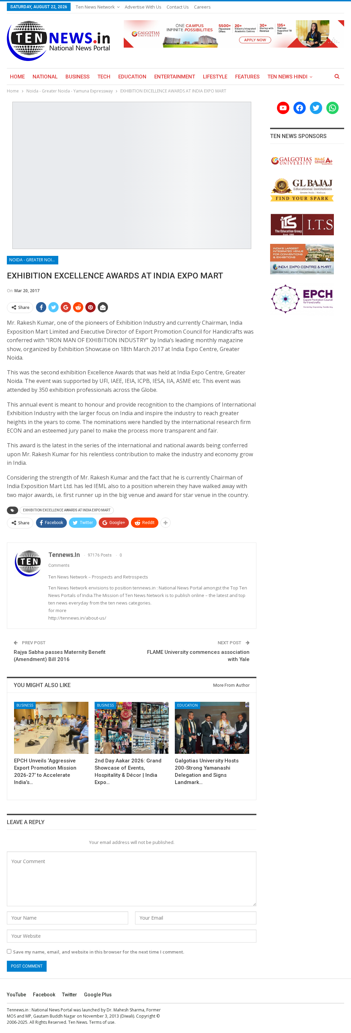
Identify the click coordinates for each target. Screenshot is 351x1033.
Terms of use (101, 1022)
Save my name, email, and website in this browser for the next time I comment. (98, 952)
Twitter (69, 994)
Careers (202, 7)
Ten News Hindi (287, 77)
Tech (103, 77)
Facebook (44, 994)
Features (247, 77)
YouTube (16, 994)
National (45, 77)
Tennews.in (17, 1010)
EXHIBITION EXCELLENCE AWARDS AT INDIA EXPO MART (66, 510)
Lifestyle (215, 77)
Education (132, 77)
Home (17, 77)
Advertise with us (143, 7)
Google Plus (98, 994)
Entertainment (174, 77)
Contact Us (178, 7)
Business (77, 77)
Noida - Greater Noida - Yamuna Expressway (33, 260)
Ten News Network (95, 7)
